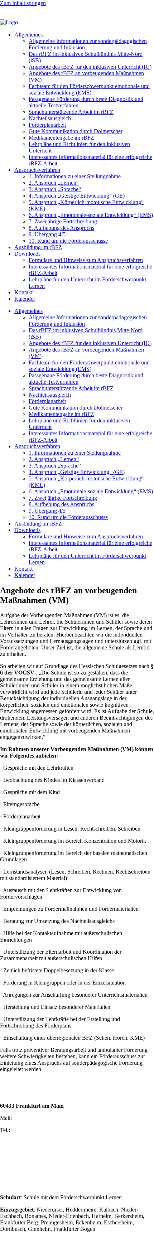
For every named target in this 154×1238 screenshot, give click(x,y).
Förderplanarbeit (47, 125)
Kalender (24, 299)
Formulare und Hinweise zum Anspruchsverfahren (86, 260)
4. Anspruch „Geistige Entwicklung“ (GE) (77, 196)
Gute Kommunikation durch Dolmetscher (75, 131)
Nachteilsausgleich (50, 118)
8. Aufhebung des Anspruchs (61, 228)
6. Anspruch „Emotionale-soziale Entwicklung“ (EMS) (91, 215)
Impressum (12, 1154)
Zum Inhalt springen (23, 3)
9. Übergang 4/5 (47, 234)
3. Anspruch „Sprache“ (55, 189)
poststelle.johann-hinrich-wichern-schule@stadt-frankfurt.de (81, 1118)
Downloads (27, 254)
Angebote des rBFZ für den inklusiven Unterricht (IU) (90, 67)
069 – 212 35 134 (20, 9)
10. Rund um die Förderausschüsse (68, 241)
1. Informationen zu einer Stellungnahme (75, 176)
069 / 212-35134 (30, 1130)
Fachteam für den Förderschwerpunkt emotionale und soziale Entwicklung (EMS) (89, 89)
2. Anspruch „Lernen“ (54, 183)
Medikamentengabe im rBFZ (61, 138)
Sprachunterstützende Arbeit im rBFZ (71, 112)
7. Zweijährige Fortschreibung (63, 221)
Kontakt (23, 292)
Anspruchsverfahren (37, 170)
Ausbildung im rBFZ (38, 247)
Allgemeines (28, 35)
